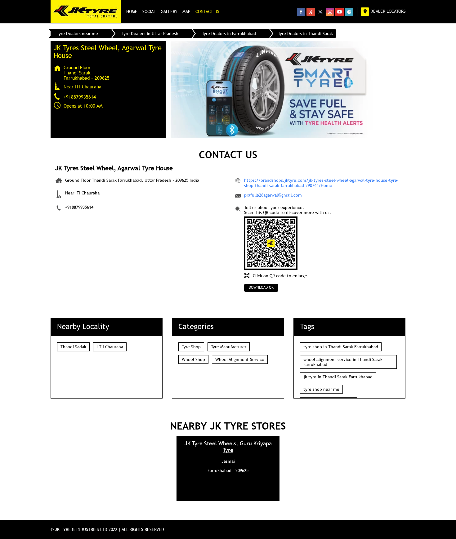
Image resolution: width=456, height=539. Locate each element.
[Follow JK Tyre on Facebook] (301, 11)
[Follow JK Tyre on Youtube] (339, 11)
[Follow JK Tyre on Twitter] (320, 11)
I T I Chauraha (109, 347)
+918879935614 (80, 97)
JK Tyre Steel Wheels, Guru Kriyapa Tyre (228, 446)
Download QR (261, 287)
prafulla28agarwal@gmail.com (273, 195)
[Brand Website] (349, 11)
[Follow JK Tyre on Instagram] (330, 11)
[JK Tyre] (86, 11)
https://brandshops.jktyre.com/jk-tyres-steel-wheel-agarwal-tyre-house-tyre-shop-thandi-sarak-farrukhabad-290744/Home (321, 182)
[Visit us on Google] (310, 11)
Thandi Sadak (73, 347)
